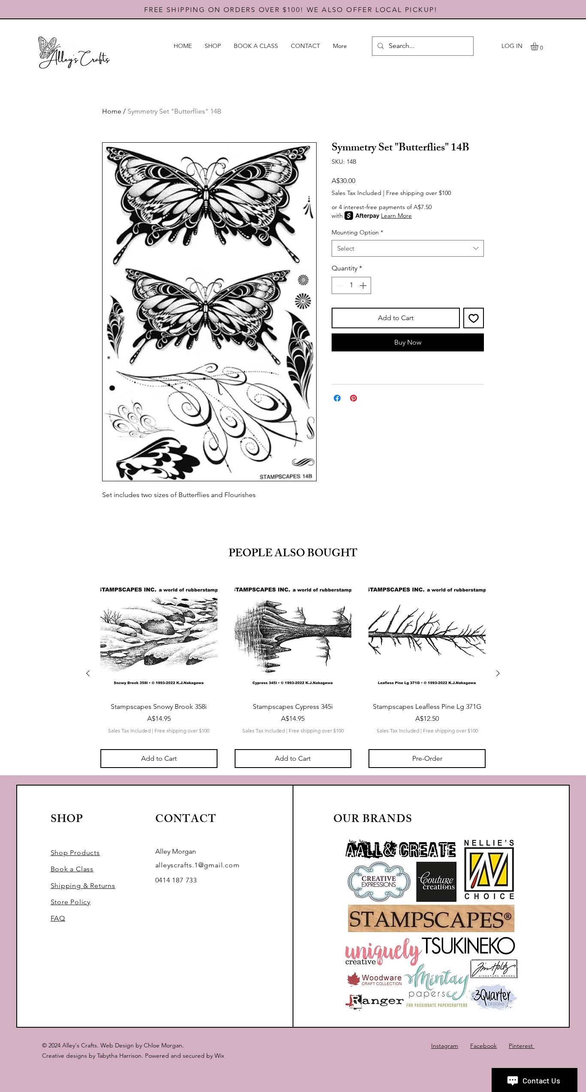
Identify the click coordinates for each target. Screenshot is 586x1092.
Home (111, 111)
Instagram (444, 1046)
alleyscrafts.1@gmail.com (197, 865)
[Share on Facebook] (337, 398)
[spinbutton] (351, 285)
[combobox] (408, 248)
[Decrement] (339, 285)
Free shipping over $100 (418, 193)
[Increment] (364, 285)
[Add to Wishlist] (473, 318)
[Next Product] (498, 673)
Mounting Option (357, 232)
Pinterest (522, 1046)
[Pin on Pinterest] (353, 398)
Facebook (483, 1046)
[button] (539, 46)
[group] (293, 673)
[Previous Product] (88, 673)
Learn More (396, 215)
